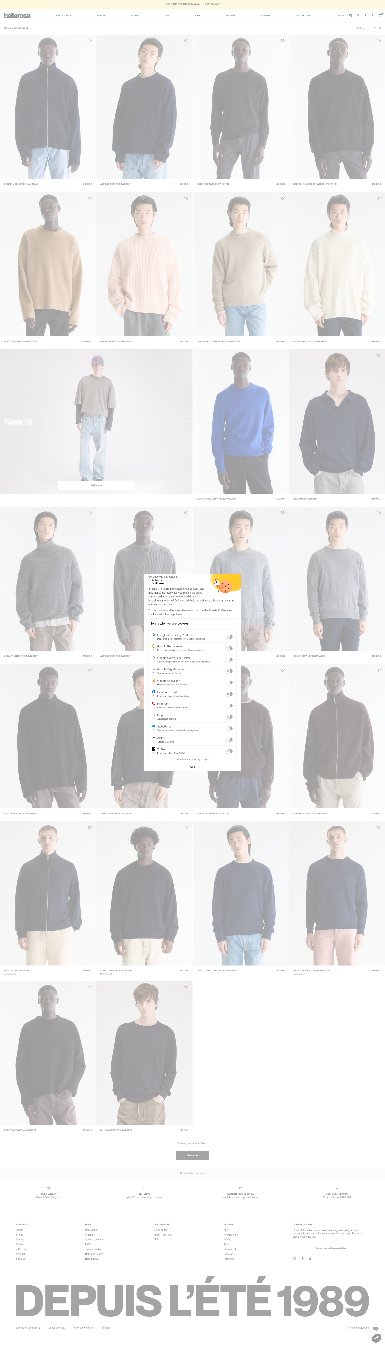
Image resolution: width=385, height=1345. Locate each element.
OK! (192, 766)
